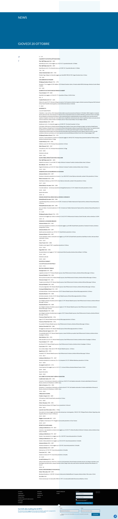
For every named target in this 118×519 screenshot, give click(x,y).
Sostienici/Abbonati (61, 491)
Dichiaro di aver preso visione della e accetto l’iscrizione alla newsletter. (84, 500)
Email (82, 508)
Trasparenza (20, 493)
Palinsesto (39, 491)
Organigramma (21, 495)
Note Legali (20, 500)
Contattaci (20, 502)
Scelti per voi (40, 495)
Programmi (39, 493)
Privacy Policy (21, 497)
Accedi (58, 493)
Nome (61, 508)
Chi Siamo (20, 491)
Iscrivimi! (95, 514)
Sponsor (39, 497)
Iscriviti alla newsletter (84, 503)
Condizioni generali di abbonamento (25, 498)
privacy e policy (90, 499)
